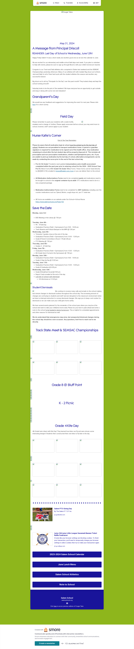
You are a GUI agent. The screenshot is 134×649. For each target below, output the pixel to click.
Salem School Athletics (67, 574)
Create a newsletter (47, 643)
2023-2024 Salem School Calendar (67, 554)
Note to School (67, 584)
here (33, 105)
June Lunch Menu (67, 564)
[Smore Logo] (42, 3)
